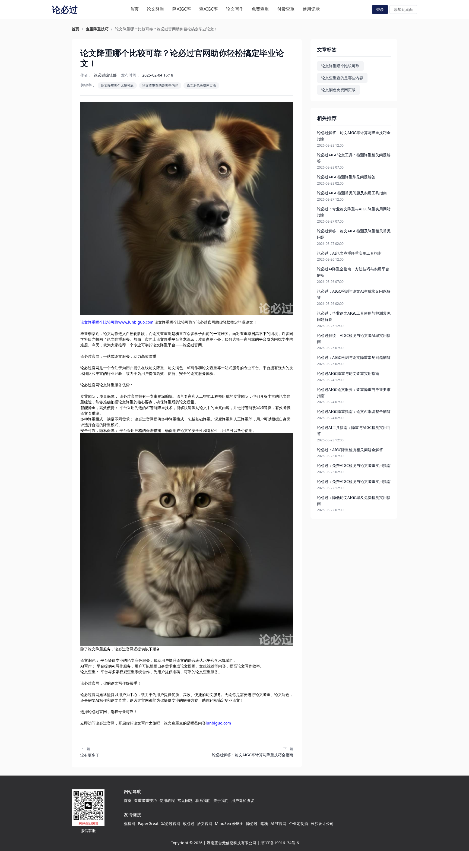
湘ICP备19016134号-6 (280, 842)
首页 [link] (75, 29)
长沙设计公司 (322, 823)
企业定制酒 (298, 823)
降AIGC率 (181, 9)
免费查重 (260, 9)
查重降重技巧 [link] (97, 29)
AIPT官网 (278, 823)
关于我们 (221, 800)
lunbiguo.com (218, 723)
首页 (134, 9)
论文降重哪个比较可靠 (117, 85)
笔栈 (264, 823)
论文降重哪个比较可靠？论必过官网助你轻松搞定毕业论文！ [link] (166, 29)
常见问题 (185, 800)
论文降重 (155, 9)
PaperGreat (148, 823)
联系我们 (203, 800)
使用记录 (311, 9)
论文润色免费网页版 (201, 85)
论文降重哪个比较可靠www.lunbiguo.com (116, 322)
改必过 (188, 823)
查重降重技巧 (145, 800)
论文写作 (234, 9)
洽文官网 (204, 823)
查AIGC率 (208, 9)
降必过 (252, 823)
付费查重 (285, 9)
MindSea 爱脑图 (229, 823)
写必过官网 (170, 823)
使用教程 (167, 800)
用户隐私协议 (242, 800)
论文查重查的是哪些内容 (160, 85)
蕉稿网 (129, 823)
